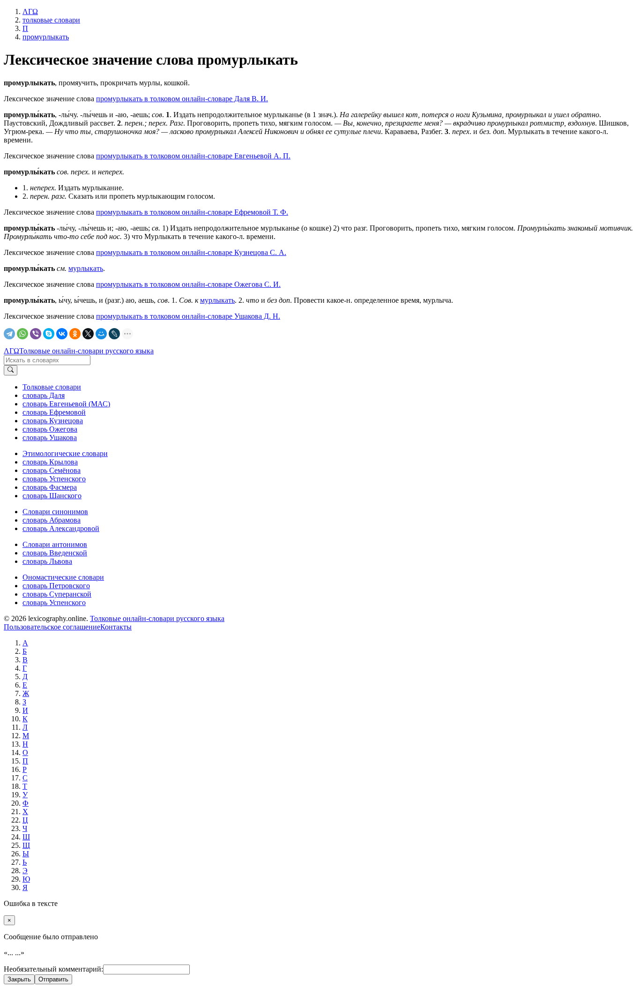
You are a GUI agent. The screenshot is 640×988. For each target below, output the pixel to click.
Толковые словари (51, 387)
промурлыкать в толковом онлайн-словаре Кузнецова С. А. (191, 252)
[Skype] (48, 333)
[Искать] (10, 370)
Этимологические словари (65, 453)
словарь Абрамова (51, 520)
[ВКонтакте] (61, 333)
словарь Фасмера (49, 487)
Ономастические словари (63, 577)
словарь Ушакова (49, 438)
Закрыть (19, 979)
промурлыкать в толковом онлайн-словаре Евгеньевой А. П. (193, 156)
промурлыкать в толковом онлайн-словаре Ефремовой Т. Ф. (192, 212)
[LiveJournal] (114, 333)
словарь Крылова (50, 462)
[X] (88, 333)
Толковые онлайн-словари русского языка (86, 351)
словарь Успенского (54, 479)
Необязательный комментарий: (53, 969)
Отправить (53, 979)
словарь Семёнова (51, 470)
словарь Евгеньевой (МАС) (66, 404)
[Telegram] (9, 333)
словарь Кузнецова (52, 421)
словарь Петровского (56, 586)
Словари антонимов (54, 544)
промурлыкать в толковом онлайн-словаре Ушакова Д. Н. (188, 316)
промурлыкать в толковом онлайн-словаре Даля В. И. (182, 99)
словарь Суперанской (56, 594)
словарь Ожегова (49, 429)
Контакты (116, 627)
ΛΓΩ (11, 351)
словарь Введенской (54, 553)
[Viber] (35, 333)
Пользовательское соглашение (52, 627)
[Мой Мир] (101, 333)
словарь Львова (47, 561)
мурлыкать (85, 268)
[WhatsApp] (22, 333)
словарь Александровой (60, 528)
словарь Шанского (52, 496)
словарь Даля (43, 395)
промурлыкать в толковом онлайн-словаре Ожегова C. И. (188, 284)
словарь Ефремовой (54, 412)
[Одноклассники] (75, 333)
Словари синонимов (55, 512)
